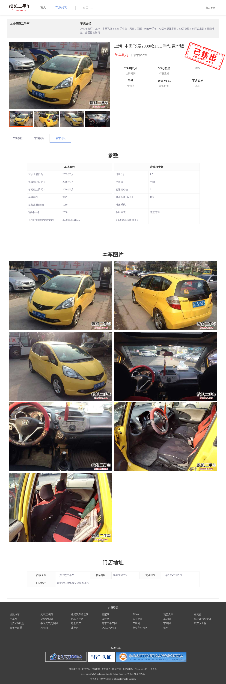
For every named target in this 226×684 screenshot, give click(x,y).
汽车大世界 (200, 623)
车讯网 (167, 619)
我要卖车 (168, 614)
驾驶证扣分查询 (202, 619)
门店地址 (113, 562)
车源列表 (61, 7)
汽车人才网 (77, 619)
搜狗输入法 (74, 669)
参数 (113, 155)
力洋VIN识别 (17, 623)
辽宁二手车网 (109, 623)
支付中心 (86, 669)
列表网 (44, 627)
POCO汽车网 (109, 627)
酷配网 (105, 614)
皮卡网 (75, 627)
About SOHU (141, 669)
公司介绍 (152, 669)
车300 (136, 614)
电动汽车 (76, 623)
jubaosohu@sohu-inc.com (125, 679)
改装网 (105, 619)
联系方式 (116, 669)
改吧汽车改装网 (79, 614)
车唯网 (167, 623)
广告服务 (106, 669)
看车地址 (61, 138)
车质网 (136, 623)
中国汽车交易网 (49, 623)
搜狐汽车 (15, 614)
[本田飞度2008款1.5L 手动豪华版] (59, 75)
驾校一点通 (16, 627)
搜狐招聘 (96, 669)
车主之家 (137, 619)
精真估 (197, 614)
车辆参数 (18, 138)
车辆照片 (39, 138)
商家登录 (210, 8)
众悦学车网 (46, 619)
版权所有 (140, 674)
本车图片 (113, 254)
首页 (43, 7)
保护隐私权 (128, 669)
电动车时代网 (140, 627)
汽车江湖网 (46, 614)
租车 (165, 627)
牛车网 (13, 619)
